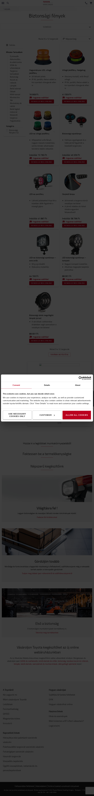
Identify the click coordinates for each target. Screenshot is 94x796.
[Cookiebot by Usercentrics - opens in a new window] (80, 378)
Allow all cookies (77, 415)
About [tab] (77, 385)
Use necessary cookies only (17, 415)
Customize (46, 415)
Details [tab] (47, 385)
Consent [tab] (16, 385)
